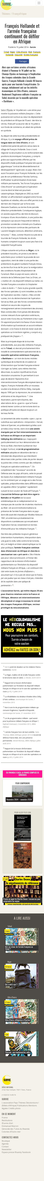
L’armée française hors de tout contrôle (19, 732)
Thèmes (6, 13)
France (5, 1117)
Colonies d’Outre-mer (11, 1131)
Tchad (6, 52)
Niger (12, 52)
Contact (5, 1146)
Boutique (6, 1141)
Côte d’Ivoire (21, 52)
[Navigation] (39, 3)
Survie (33, 47)
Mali (30, 52)
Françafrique (19, 13)
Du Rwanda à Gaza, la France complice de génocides (22, 773)
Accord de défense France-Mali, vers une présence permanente (22, 738)
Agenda (5, 1143)
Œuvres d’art (7, 1123)
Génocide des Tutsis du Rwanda (15, 1129)
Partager (23, 61)
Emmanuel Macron (10, 1126)
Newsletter (6, 1149)
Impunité (19, 54)
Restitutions (7, 1120)
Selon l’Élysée (7, 110)
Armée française (31, 54)
